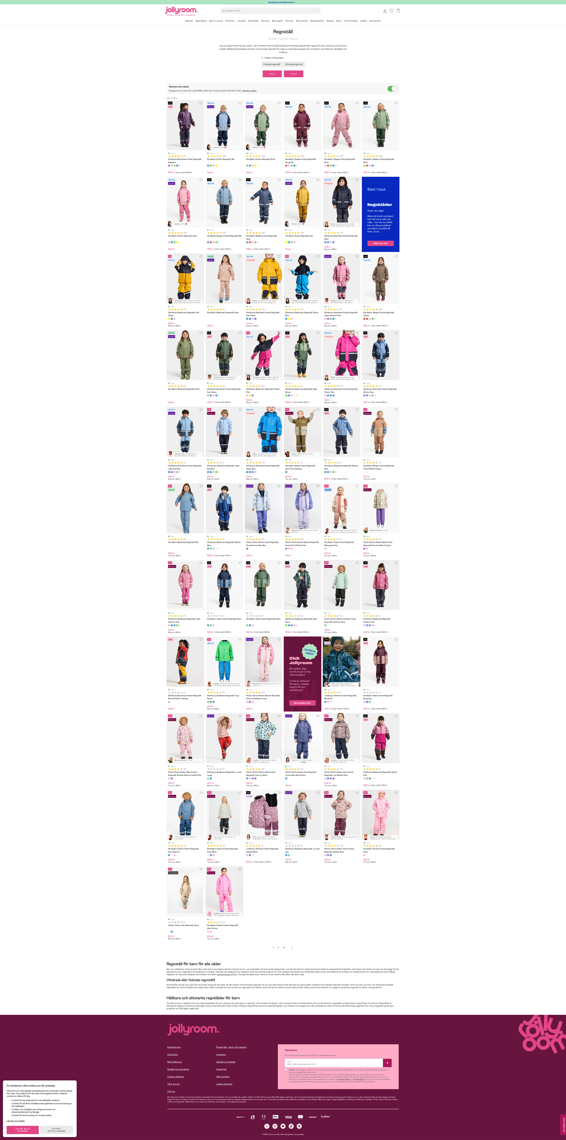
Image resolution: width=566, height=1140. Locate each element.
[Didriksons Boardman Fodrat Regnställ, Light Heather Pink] (172, 166)
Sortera (294, 74)
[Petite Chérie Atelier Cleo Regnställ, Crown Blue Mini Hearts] (286, 778)
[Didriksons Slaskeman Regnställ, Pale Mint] (214, 702)
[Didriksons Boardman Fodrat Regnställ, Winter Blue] (177, 166)
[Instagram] (275, 1126)
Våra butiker (222, 1076)
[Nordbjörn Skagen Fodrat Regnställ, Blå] (294, 166)
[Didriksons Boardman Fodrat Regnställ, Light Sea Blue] (169, 472)
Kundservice (174, 1047)
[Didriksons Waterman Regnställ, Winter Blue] (289, 395)
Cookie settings (175, 1076)
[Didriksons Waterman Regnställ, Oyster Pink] (292, 395)
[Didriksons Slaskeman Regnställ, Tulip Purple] (211, 702)
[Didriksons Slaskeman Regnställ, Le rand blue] (211, 778)
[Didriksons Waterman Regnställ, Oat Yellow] (169, 319)
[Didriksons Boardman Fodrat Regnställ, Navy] (325, 242)
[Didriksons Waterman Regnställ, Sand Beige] (294, 395)
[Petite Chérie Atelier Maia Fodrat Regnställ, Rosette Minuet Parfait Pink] (367, 549)
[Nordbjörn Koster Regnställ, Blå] (208, 166)
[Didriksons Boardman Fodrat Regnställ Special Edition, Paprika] (169, 702)
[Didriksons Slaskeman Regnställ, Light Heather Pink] (214, 472)
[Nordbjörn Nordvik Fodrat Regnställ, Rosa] (364, 855)
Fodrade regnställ (272, 64)
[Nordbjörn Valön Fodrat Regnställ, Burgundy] (214, 625)
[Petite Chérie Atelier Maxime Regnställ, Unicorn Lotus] (292, 549)
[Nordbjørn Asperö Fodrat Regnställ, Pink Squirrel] (174, 855)
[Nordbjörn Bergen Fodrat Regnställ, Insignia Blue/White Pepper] (367, 472)
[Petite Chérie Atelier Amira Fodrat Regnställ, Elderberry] (328, 855)
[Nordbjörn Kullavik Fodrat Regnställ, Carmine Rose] (211, 932)
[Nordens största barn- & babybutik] (181, 10)
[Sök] (317, 10)
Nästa (291, 947)
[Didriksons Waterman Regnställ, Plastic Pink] (174, 319)
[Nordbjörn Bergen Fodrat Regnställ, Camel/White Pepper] (364, 472)
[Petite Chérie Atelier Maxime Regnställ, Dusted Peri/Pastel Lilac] (286, 549)
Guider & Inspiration (178, 1069)
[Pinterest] (299, 1126)
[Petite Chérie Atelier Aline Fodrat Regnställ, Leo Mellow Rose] (250, 778)
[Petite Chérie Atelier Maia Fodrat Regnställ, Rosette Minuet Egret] (364, 549)
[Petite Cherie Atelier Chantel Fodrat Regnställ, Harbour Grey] (325, 625)
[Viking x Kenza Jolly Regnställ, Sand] (169, 932)
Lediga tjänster (224, 1084)
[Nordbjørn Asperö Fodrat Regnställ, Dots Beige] (177, 855)
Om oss (171, 1091)
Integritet (221, 1069)
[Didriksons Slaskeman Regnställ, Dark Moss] (216, 472)
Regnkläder (283, 39)
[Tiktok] (291, 1126)
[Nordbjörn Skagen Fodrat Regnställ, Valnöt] (364, 319)
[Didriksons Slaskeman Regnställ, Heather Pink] (364, 625)
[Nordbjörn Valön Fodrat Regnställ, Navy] (208, 625)
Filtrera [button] (272, 74)
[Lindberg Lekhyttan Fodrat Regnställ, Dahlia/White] (328, 702)
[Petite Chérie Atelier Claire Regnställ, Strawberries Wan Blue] (247, 549)
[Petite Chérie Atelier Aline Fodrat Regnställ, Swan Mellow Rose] (255, 778)
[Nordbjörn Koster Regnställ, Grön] (211, 166)
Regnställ (294, 39)
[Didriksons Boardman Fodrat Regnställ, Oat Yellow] (328, 242)
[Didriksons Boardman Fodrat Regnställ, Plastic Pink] (331, 242)
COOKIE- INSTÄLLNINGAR (57, 1130)
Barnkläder (272, 39)
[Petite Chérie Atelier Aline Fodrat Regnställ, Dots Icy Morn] (247, 778)
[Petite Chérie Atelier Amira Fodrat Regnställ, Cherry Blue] (331, 855)
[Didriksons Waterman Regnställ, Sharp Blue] (172, 319)
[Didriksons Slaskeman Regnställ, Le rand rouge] (208, 778)
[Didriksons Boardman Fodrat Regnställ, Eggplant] (169, 166)
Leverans (221, 1054)
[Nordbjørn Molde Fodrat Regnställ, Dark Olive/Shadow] (286, 472)
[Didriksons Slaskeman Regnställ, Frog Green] (208, 702)
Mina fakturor (174, 1061)
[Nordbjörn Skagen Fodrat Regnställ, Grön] (292, 166)
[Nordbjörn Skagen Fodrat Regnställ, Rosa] (289, 166)
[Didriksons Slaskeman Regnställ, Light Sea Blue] (208, 472)
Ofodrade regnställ (293, 64)
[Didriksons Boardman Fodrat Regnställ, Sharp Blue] (333, 242)
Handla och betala (225, 1061)
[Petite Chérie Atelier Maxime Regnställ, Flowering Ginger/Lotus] (289, 549)
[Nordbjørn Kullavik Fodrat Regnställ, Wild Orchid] (208, 932)
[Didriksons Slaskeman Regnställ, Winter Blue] (211, 472)
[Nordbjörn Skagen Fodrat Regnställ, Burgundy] (286, 166)
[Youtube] (283, 1126)
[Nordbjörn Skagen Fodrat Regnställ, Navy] (247, 242)
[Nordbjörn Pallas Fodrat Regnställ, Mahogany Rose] (325, 549)
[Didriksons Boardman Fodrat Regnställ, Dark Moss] (174, 166)
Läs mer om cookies (16, 1121)
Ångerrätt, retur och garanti (231, 1047)
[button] (391, 11)
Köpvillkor (172, 1054)
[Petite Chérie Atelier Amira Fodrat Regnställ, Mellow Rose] (325, 855)
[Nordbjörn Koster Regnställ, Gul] (216, 166)
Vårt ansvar (173, 1084)
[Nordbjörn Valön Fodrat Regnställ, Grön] (211, 625)
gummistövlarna (223, 974)
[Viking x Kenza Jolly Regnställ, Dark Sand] (172, 932)
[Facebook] (266, 1126)
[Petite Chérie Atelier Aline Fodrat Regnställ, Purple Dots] (253, 778)
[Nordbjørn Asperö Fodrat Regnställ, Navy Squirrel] (169, 855)
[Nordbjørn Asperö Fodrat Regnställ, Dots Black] (172, 855)
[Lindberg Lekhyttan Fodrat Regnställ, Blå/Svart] (325, 702)
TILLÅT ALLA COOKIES (22, 1130)
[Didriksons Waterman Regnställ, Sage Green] (286, 395)
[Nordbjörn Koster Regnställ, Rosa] (214, 166)
